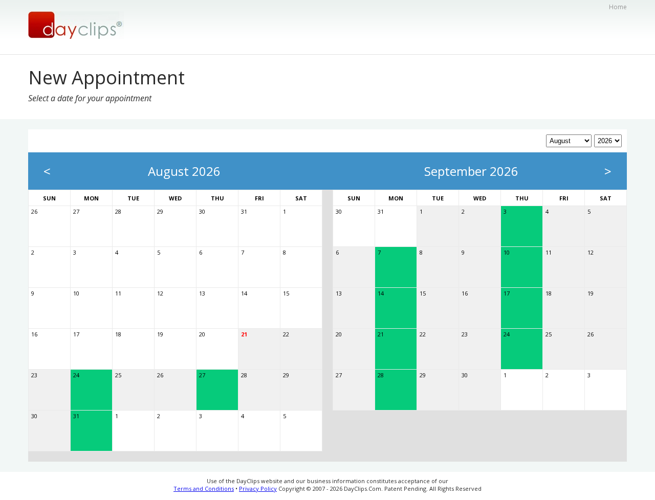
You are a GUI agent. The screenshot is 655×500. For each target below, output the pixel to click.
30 (202, 211)
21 (244, 334)
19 (160, 334)
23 (34, 375)
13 (202, 293)
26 (34, 211)
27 (76, 211)
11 (118, 293)
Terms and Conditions (203, 488)
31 (244, 211)
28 (118, 211)
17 (76, 334)
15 (286, 293)
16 (34, 334)
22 (286, 334)
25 (118, 375)
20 (202, 334)
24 (76, 375)
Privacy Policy (258, 488)
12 (160, 293)
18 (118, 334)
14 (244, 293)
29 (160, 211)
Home (618, 7)
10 (76, 293)
